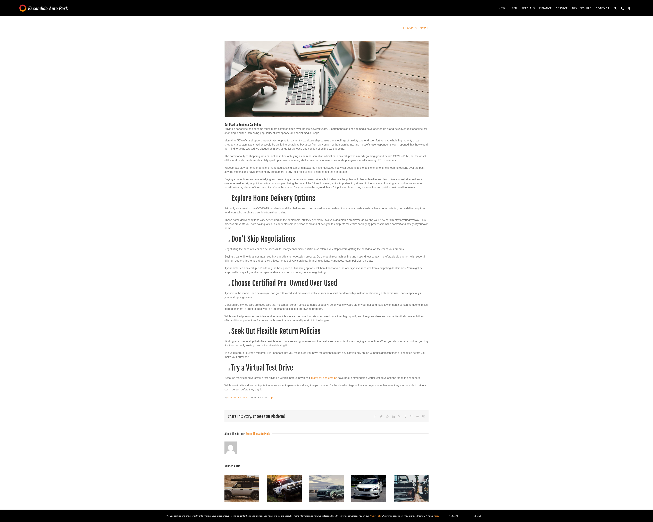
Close (477, 515)
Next (423, 28)
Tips (271, 397)
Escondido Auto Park (237, 397)
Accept (453, 515)
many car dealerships (324, 377)
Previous (411, 28)
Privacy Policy (376, 515)
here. (436, 515)
